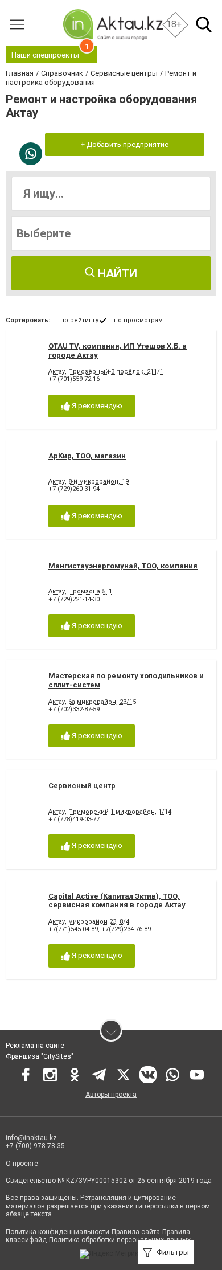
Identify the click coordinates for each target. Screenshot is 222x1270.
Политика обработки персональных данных (120, 1240)
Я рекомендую (96, 406)
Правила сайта (136, 1232)
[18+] (113, 24)
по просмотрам (138, 320)
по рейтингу (79, 320)
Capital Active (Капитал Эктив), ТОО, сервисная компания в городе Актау (117, 901)
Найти (116, 273)
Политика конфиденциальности (57, 1232)
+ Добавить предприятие (124, 144)
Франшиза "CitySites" (39, 1056)
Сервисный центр (82, 785)
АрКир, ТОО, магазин (87, 456)
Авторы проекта (111, 1095)
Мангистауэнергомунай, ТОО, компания (123, 566)
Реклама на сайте (35, 1046)
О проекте (22, 1163)
